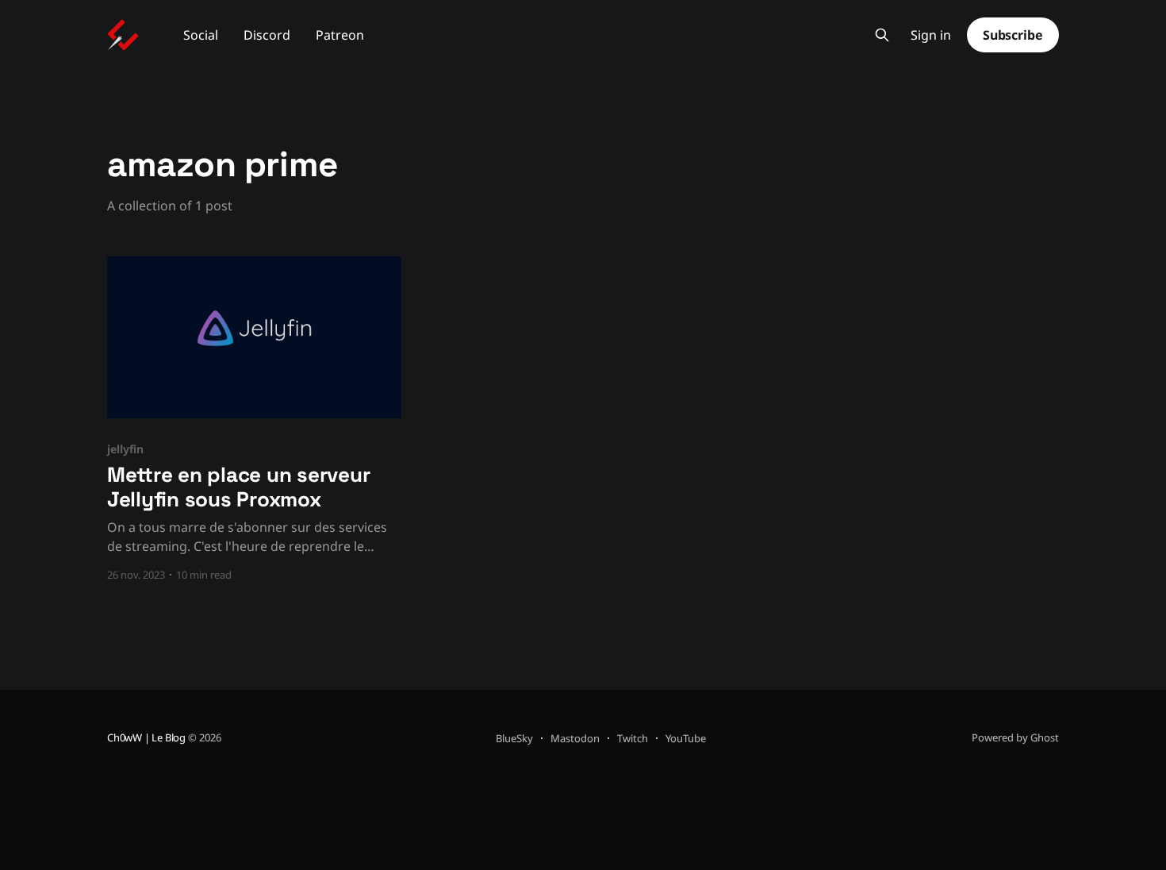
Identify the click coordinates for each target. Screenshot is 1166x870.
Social (200, 35)
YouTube (685, 738)
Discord (267, 35)
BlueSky (514, 738)
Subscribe (1013, 35)
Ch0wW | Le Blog (146, 737)
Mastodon (575, 738)
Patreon (340, 35)
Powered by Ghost (1015, 737)
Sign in (931, 35)
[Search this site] (882, 35)
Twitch (632, 738)
